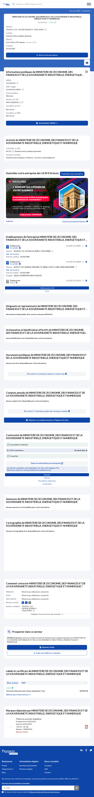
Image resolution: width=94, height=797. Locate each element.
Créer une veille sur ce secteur (47, 653)
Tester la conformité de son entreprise (45, 463)
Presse (4, 766)
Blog (4, 772)
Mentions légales (26, 769)
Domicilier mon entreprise (72, 174)
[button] (47, 123)
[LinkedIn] (81, 753)
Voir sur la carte (12, 254)
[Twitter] (91, 753)
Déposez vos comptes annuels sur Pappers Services (48, 420)
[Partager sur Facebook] (86, 753)
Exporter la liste (47, 647)
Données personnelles (28, 766)
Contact (47, 772)
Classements (7, 769)
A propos (48, 766)
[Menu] (89, 4)
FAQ (46, 769)
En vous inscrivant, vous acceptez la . (32, 792)
